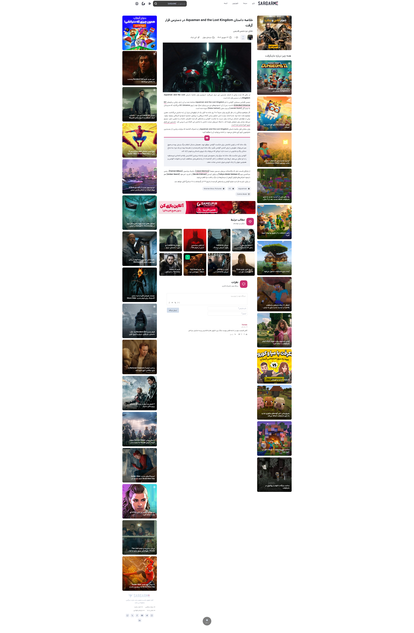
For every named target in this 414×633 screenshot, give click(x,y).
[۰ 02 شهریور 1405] (139, 537)
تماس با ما (150, 610)
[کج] (169, 302)
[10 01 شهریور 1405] (139, 248)
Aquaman (242, 188)
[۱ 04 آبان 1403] (274, 474)
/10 (243, 39)
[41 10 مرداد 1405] (274, 258)
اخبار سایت (137, 607)
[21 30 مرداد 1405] (139, 140)
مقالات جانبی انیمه (148, 436)
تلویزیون (235, 3)
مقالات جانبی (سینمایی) (146, 147)
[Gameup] (143, 3)
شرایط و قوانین (138, 610)
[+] (178, 302)
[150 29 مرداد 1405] (139, 429)
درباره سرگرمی (149, 607)
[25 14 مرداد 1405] (274, 186)
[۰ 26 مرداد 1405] (139, 104)
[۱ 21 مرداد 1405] (274, 113)
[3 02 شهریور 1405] (139, 176)
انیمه (225, 3)
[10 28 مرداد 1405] (139, 501)
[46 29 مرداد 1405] (139, 573)
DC (230, 188)
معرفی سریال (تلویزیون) (171, 241)
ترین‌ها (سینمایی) (246, 241)
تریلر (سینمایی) (284, 337)
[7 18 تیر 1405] (274, 294)
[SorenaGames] (130, 595)
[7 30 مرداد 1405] (139, 285)
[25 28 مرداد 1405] (139, 465)
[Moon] (149, 3)
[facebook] (137, 615)
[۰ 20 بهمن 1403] (274, 402)
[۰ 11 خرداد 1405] (274, 330)
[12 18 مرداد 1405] (274, 150)
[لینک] (175, 302)
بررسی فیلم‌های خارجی (196, 265)
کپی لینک (193, 37)
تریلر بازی (286, 85)
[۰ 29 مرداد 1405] (274, 77)
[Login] (136, 4)
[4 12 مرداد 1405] (274, 222)
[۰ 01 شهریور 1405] (139, 357)
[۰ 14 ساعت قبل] (139, 68)
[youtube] (142, 615)
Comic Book (242, 194)
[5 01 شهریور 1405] (139, 321)
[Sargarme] (268, 3)
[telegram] (147, 615)
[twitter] (132, 615)
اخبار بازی (286, 121)
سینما (245, 3)
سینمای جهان (207, 37)
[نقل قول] (172, 302)
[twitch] (127, 615)
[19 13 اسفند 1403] (274, 366)
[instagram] (152, 615)
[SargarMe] (142, 595)
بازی (253, 3)
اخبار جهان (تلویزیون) (220, 241)
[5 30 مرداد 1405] (139, 393)
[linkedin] (140, 620)
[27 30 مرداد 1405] (139, 212)
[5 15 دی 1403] (274, 438)
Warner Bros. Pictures (213, 188)
